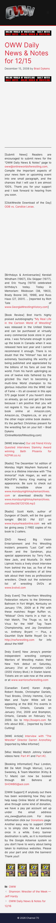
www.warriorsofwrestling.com (29, 679)
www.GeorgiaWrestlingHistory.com (26, 307)
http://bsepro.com (35, 720)
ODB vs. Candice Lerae (19, 206)
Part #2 (41, 756)
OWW (12, 886)
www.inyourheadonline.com (22, 523)
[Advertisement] (28, 115)
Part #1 (25, 756)
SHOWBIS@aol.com (17, 784)
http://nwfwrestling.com (19, 639)
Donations (37, 820)
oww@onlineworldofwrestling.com (26, 166)
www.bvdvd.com (15, 587)
